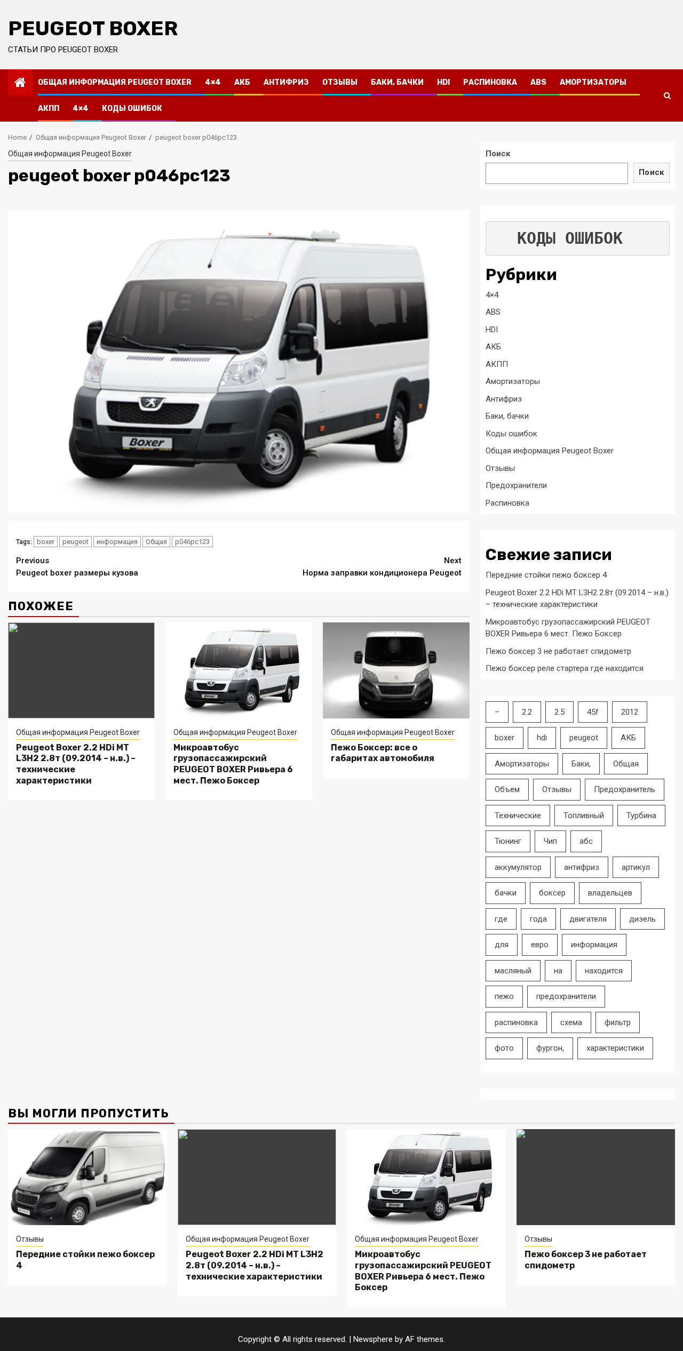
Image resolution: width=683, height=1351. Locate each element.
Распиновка (490, 82)
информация (117, 542)
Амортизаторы (593, 82)
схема (571, 1022)
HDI (443, 82)
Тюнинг (508, 841)
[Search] (667, 95)
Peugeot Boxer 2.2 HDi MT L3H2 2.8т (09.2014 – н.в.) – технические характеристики (254, 1265)
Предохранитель (624, 789)
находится (604, 971)
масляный (513, 971)
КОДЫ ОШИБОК (570, 238)
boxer (45, 542)
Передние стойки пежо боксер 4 (546, 575)
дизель (642, 919)
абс (586, 841)
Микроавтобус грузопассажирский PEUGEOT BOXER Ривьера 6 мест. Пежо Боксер (233, 764)
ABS (538, 82)
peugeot (75, 542)
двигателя (588, 919)
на (558, 971)
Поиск (498, 153)
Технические (518, 815)
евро (540, 944)
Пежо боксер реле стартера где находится (565, 668)
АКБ (242, 82)
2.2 (527, 712)
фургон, (550, 1048)
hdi (542, 737)
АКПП (48, 108)
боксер (552, 893)
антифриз (581, 867)
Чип (550, 841)
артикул (636, 867)
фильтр (618, 1022)
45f (593, 712)
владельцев (610, 893)
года (538, 919)
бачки (506, 893)
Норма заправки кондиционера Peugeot (382, 567)
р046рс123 (192, 542)
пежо (504, 996)
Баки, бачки (397, 82)
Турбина (641, 815)
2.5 (559, 712)
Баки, (581, 764)
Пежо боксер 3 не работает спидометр (558, 651)
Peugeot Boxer (93, 28)
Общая (156, 542)
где (501, 919)
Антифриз (286, 82)
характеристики (615, 1048)
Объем (507, 789)
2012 (629, 712)
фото (504, 1048)
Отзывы (340, 82)
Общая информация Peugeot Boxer (115, 82)
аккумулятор (518, 867)
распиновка (516, 1022)
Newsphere (373, 1339)
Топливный (583, 815)
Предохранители (516, 485)
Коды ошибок (132, 108)
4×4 (213, 82)
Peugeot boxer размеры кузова (77, 567)
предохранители (566, 996)
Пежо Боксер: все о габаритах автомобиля (382, 753)
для (502, 944)
